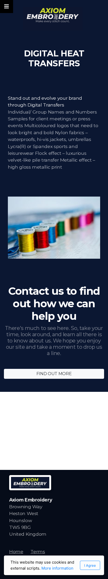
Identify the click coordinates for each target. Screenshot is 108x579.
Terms (37, 551)
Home (16, 551)
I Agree (90, 565)
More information (57, 568)
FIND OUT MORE (54, 373)
